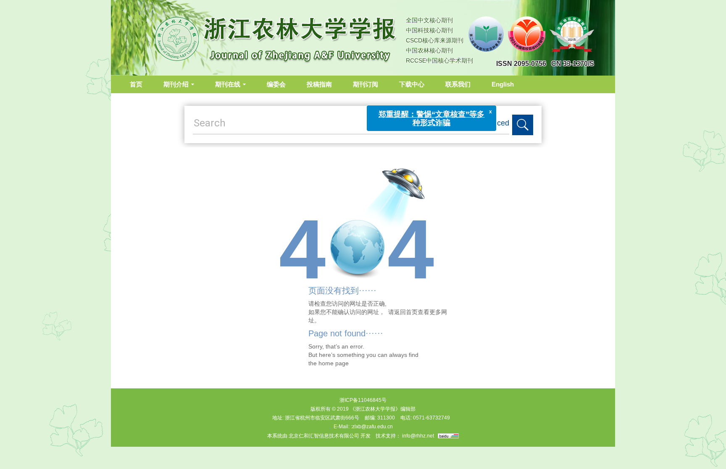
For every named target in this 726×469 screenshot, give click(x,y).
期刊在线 (227, 84)
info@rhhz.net (418, 436)
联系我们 (458, 84)
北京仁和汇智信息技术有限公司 (324, 436)
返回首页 (406, 312)
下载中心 (411, 84)
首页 (136, 84)
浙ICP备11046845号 (363, 400)
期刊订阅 (365, 84)
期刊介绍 (176, 84)
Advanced (492, 123)
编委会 (276, 84)
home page (333, 363)
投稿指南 (319, 84)
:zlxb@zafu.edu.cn (372, 427)
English (503, 84)
